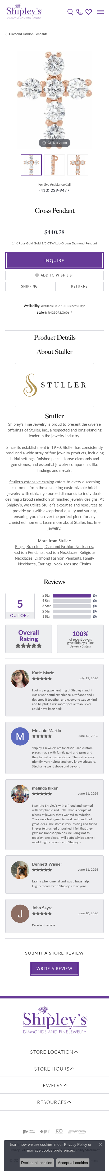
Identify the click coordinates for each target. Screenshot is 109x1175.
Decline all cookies (36, 1163)
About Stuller (54, 351)
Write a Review (54, 968)
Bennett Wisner (47, 864)
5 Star (46, 595)
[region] (54, 100)
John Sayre (42, 908)
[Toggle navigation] (100, 11)
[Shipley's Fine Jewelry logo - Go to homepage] (24, 12)
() (95, 595)
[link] (79, 12)
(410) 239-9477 (54, 190)
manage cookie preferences (50, 1150)
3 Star (46, 606)
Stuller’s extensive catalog (31, 481)
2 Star (46, 611)
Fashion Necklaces (62, 552)
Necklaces (62, 563)
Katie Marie (43, 673)
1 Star (46, 616)
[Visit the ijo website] (29, 1132)
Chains (85, 563)
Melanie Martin (46, 730)
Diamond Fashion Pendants (28, 34)
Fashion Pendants (28, 552)
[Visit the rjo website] (59, 1132)
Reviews (54, 582)
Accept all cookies (73, 1163)
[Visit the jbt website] (45, 1132)
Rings (20, 546)
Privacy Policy (75, 1144)
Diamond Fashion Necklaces (68, 546)
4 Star (46, 601)
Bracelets (34, 546)
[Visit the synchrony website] (77, 1132)
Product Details (54, 337)
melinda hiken (45, 788)
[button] (70, 12)
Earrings (45, 563)
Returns (79, 286)
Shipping (29, 286)
